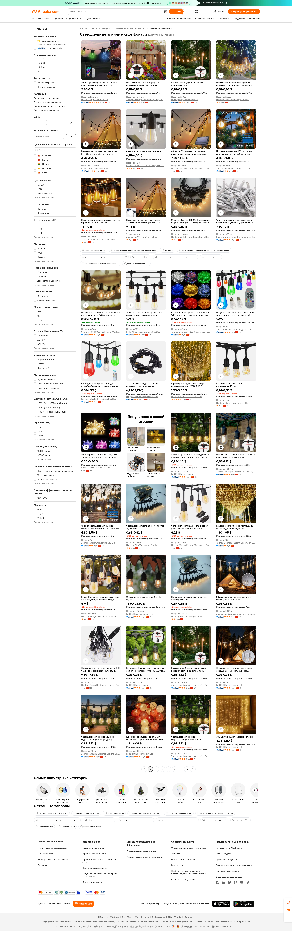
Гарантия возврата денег (94, 853)
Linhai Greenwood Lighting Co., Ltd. (143, 332)
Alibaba (83, 29)
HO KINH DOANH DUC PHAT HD (186, 396)
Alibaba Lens (54, 903)
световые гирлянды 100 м (180, 813)
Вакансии (42, 865)
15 (187, 769)
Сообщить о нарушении (183, 879)
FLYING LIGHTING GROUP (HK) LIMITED (145, 165)
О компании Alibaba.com (50, 841)
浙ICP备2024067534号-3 (224, 926)
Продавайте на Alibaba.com (229, 848)
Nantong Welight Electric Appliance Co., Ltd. (191, 237)
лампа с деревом (212, 257)
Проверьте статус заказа (228, 859)
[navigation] (55, 399)
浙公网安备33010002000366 (195, 926)
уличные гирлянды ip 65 (215, 820)
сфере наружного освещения (100, 820)
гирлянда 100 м (242, 820)
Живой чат (176, 853)
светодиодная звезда (92, 827)
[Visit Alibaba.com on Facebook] (217, 882)
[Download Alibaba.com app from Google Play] (243, 904)
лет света (169, 250)
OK (71, 122)
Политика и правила (92, 882)
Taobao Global (158, 917)
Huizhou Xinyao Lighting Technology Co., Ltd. (191, 168)
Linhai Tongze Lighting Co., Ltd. (95, 467)
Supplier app (153, 903)
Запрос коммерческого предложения (145, 857)
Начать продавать (224, 853)
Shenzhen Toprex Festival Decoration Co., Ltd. (236, 237)
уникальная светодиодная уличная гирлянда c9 (106, 257)
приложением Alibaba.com (195, 903)
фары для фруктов (116, 813)
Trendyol (178, 917)
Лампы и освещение (101, 29)
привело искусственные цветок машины (179, 820)
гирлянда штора (46, 827)
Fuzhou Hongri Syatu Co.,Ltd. (94, 99)
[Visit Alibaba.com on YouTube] (242, 882)
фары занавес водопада (138, 264)
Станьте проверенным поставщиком (234, 865)
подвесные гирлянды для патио (146, 813)
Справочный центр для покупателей (189, 848)
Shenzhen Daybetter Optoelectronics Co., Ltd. (101, 239)
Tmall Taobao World (131, 917)
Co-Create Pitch (46, 853)
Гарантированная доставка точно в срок (99, 860)
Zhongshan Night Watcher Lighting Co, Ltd (146, 99)
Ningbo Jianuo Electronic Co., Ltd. (142, 396)
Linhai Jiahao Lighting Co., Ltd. (95, 168)
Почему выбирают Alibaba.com (53, 848)
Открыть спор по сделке (183, 859)
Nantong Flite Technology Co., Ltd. (232, 99)
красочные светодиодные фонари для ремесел (135, 250)
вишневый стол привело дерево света (101, 264)
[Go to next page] (193, 769)
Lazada (146, 917)
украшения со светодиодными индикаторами (59, 820)
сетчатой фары (142, 257)
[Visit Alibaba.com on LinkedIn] (223, 882)
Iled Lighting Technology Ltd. (184, 99)
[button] (166, 11)
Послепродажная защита (94, 868)
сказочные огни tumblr (95, 250)
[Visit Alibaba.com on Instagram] (236, 882)
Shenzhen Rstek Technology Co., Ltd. (233, 329)
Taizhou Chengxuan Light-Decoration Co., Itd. (191, 332)
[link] (288, 902)
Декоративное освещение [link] (159, 29)
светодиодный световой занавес (53, 813)
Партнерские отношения (228, 871)
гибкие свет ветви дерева (87, 813)
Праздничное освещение (128, 29)
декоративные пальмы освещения (137, 820)
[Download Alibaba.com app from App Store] (221, 904)
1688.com (114, 917)
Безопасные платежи (93, 848)
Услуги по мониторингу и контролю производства (99, 875)
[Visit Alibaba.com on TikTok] (248, 882)
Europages (190, 917)
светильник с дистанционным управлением (177, 257)
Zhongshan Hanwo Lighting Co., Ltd (233, 168)
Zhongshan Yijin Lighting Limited (141, 237)
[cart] (206, 12)
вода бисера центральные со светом (216, 813)
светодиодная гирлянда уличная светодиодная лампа (205, 250)
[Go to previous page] (144, 769)
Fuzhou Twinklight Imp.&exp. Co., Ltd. (98, 399)
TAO (170, 917)
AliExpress (103, 917)
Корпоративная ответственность (54, 859)
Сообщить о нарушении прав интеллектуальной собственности (188, 872)
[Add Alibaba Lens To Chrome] (83, 904)
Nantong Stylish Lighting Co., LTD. (232, 403)
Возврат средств (179, 865)
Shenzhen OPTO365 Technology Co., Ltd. (100, 332)
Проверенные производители (141, 851)
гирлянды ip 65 (68, 827)
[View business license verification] (173, 926)
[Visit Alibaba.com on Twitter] (229, 882)
